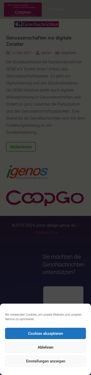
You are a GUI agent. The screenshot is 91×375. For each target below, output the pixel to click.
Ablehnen (45, 347)
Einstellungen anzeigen (45, 361)
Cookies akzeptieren (45, 333)
